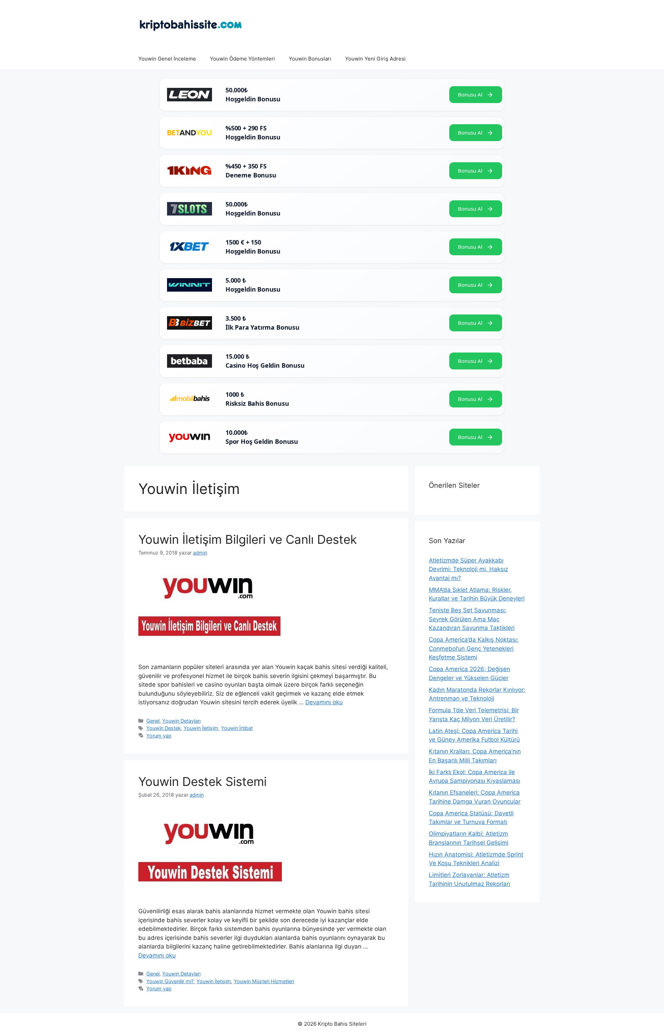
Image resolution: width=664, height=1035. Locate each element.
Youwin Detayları (181, 721)
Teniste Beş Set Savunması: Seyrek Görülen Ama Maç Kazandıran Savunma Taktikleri (472, 619)
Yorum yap (159, 736)
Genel (152, 721)
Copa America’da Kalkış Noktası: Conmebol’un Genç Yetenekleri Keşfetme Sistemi (473, 648)
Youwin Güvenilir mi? (170, 981)
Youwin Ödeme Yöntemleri (242, 58)
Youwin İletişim (201, 728)
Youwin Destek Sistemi (202, 781)
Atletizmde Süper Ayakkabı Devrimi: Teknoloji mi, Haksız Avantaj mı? (468, 569)
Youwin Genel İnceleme (167, 58)
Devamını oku (324, 702)
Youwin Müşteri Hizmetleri (264, 981)
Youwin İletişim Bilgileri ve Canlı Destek (247, 539)
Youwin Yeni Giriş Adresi (375, 58)
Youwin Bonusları (310, 58)
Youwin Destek (163, 728)
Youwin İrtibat (237, 728)
